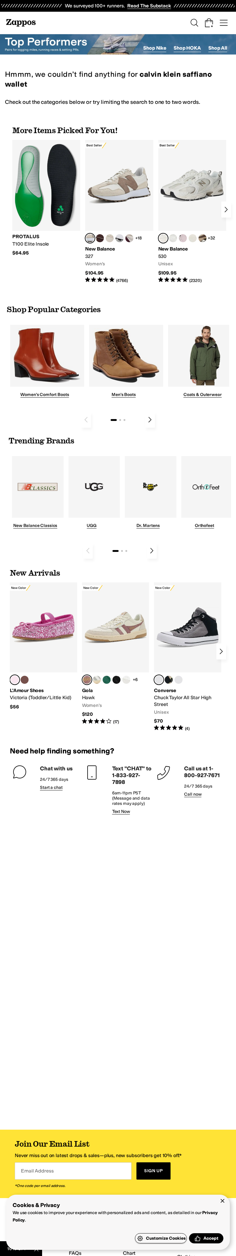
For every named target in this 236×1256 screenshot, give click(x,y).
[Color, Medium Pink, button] (25, 680)
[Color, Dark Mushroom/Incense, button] (202, 238)
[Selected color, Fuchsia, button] (15, 680)
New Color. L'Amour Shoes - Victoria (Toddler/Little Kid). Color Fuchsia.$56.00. (43, 646)
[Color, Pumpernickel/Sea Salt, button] (100, 238)
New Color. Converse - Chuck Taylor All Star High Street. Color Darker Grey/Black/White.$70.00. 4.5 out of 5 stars (187, 657)
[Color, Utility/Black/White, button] (178, 680)
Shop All (217, 48)
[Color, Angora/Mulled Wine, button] (129, 238)
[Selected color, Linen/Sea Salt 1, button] (90, 238)
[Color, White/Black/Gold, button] (116, 680)
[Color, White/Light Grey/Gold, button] (97, 680)
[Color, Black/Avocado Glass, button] (169, 680)
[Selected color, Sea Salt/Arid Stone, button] (163, 238)
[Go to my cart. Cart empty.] (209, 23)
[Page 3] (124, 420)
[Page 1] (114, 420)
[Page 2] (120, 420)
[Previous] (86, 420)
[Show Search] (194, 23)
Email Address (37, 1171)
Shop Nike (154, 48)
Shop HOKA (187, 48)
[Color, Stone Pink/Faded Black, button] (183, 238)
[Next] (226, 210)
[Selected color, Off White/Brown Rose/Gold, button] (87, 680)
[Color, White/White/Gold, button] (126, 680)
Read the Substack (149, 6)
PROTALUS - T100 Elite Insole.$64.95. (46, 198)
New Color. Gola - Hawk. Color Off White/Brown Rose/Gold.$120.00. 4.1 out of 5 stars (115, 653)
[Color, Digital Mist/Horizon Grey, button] (119, 238)
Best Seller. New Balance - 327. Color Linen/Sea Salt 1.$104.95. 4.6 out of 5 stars (119, 211)
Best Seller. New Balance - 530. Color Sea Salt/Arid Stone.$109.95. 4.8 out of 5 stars (192, 211)
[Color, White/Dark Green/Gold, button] (107, 680)
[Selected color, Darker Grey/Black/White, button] (159, 680)
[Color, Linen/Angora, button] (110, 238)
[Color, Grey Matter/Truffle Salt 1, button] (193, 238)
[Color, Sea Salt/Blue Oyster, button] (173, 238)
